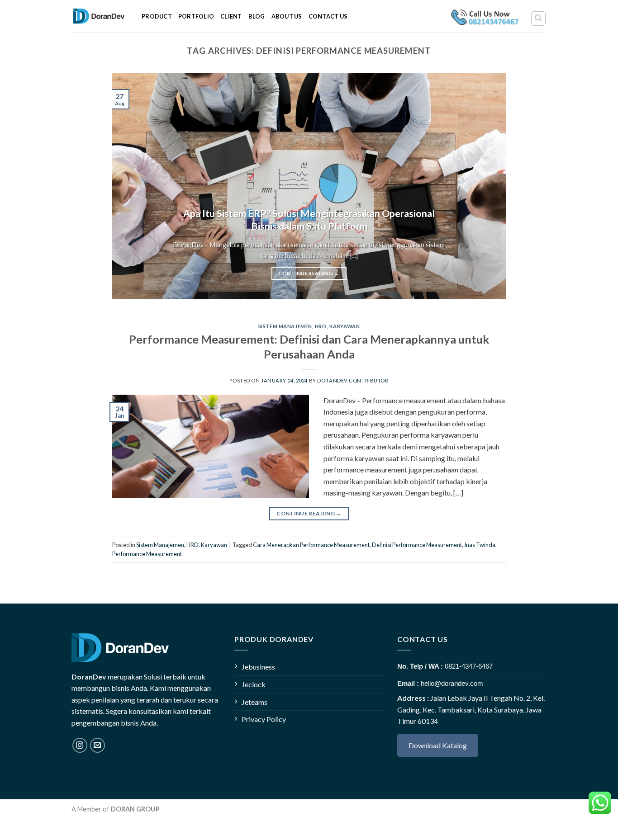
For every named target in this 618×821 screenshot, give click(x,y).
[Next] (486, 186)
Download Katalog (438, 745)
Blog (256, 16)
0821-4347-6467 (469, 666)
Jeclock (254, 684)
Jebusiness (258, 666)
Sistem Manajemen (285, 326)
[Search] (538, 18)
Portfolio (196, 16)
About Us (286, 16)
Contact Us (328, 16)
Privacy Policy (264, 719)
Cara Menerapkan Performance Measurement (311, 544)
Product (157, 16)
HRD (321, 326)
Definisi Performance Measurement (417, 544)
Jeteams (254, 702)
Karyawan (344, 326)
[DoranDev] (99, 16)
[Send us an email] (97, 745)
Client (231, 16)
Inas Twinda (479, 544)
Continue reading (308, 273)
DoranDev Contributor (352, 380)
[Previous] (132, 186)
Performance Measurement (147, 553)
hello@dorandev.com (452, 683)
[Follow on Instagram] (79, 745)
